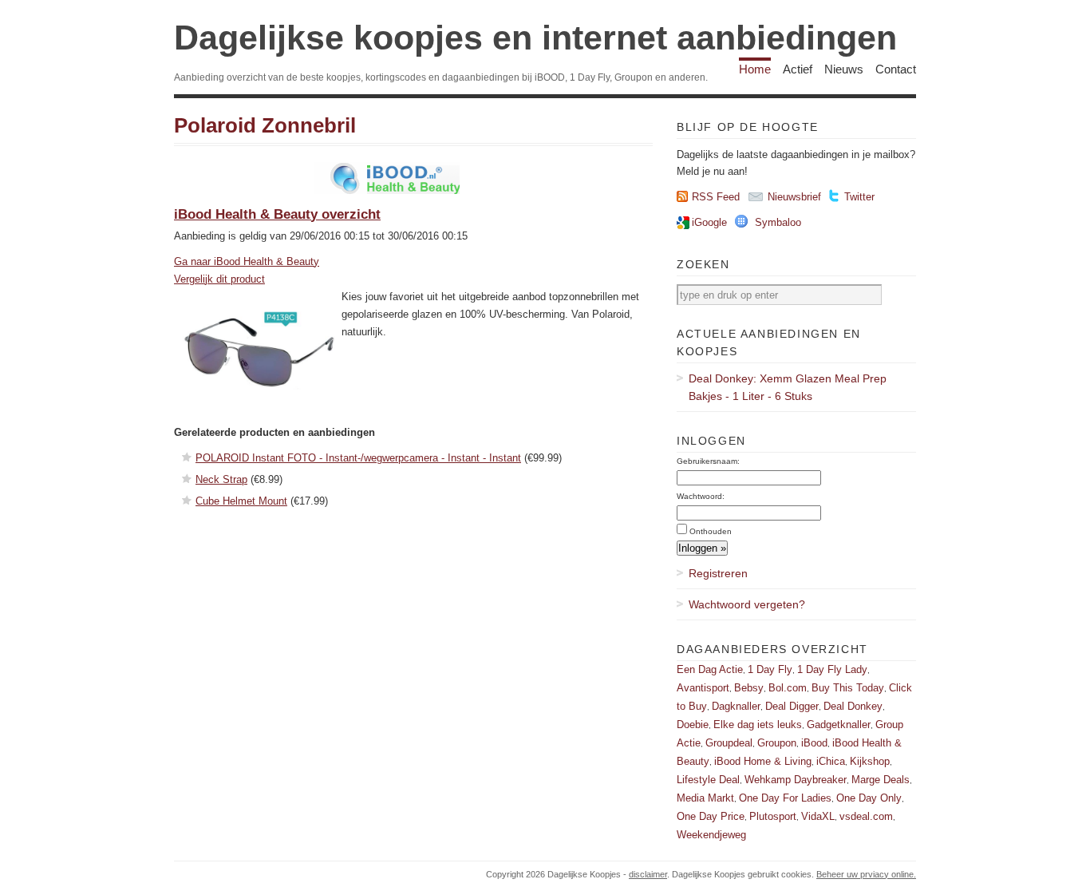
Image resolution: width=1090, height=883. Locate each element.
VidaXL (818, 816)
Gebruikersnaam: (708, 461)
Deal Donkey (853, 706)
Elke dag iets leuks (757, 725)
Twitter (859, 197)
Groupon (776, 743)
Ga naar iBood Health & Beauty (246, 261)
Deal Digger (792, 706)
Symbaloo (778, 222)
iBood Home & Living (763, 761)
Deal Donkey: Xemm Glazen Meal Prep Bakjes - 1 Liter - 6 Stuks (788, 387)
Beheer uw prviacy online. (866, 874)
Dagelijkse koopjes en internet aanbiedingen (535, 37)
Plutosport (772, 816)
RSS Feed (716, 197)
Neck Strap (221, 479)
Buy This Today (848, 688)
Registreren (718, 573)
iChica (830, 761)
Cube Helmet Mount (241, 501)
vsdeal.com (866, 816)
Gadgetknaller (839, 725)
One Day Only (869, 798)
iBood (814, 743)
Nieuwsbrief (794, 197)
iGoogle (709, 222)
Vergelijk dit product (219, 279)
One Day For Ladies (785, 798)
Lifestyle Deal (708, 780)
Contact (895, 69)
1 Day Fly (770, 669)
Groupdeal (728, 743)
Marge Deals (880, 780)
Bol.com (787, 688)
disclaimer (648, 874)
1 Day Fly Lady (832, 669)
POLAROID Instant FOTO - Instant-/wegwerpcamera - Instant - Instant (358, 458)
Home (755, 69)
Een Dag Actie (710, 669)
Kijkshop (870, 761)
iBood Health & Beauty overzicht (277, 214)
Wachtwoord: (701, 496)
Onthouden (710, 531)
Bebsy (749, 688)
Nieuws (843, 69)
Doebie (693, 725)
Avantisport (703, 688)
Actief (797, 69)
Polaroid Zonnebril (265, 125)
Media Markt (705, 798)
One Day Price (710, 816)
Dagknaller (736, 706)
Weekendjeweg (711, 835)
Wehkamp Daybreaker (795, 780)
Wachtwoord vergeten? (747, 604)
